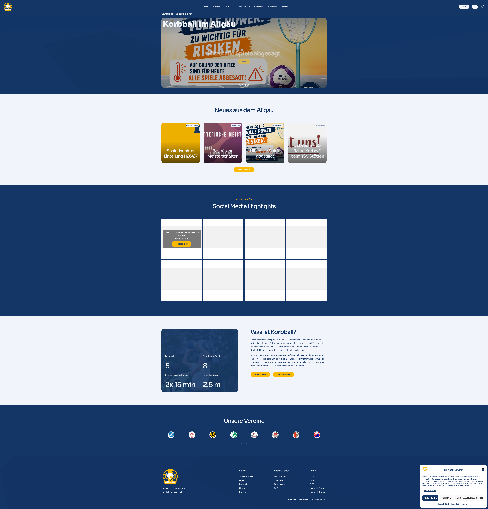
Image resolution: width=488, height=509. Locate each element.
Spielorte (258, 7)
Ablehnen (447, 498)
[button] (483, 470)
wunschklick (176, 492)
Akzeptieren (430, 498)
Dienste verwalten (430, 491)
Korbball (217, 7)
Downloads (271, 7)
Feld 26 (228, 7)
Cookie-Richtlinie (443, 504)
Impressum (464, 504)
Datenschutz (455, 504)
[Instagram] (482, 7)
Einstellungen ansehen (470, 498)
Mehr (244, 58)
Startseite (205, 7)
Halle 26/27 (243, 7)
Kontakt (284, 7)
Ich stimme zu (182, 244)
